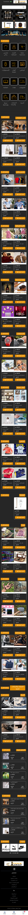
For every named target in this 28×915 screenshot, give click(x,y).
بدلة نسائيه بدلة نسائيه (15, 818)
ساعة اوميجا (17, 351)
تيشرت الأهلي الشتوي (7, 459)
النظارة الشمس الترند (19, 375)
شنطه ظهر (5, 674)
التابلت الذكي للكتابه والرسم (7, 621)
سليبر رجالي (17, 713)
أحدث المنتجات (14, 880)
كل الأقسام (14, 886)
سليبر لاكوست (6, 736)
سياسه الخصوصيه (14, 900)
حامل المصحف (6, 543)
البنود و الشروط (14, 898)
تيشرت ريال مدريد (19, 459)
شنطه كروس (18, 650)
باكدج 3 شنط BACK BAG (7, 651)
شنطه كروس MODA (19, 674)
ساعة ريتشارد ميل (6, 351)
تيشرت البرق (5, 213)
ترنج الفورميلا (18, 213)
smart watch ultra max (8, 136)
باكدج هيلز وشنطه (19, 736)
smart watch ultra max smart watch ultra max (17, 809)
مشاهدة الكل (5, 41)
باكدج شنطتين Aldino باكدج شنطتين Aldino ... (17, 828)
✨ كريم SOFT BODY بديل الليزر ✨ (7, 321)
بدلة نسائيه (17, 160)
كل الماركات (14, 884)
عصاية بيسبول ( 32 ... (15, 772)
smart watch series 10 (20, 136)
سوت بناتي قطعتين (19, 243)
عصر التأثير (17, 513)
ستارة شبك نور (6, 566)
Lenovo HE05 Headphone (6, 597)
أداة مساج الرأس (18, 297)
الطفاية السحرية (18, 429)
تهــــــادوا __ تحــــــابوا (19, 543)
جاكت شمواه (18, 267)
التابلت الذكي (17, 620)
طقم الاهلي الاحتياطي (19, 483)
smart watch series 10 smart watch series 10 (17, 799)
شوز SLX (4, 713)
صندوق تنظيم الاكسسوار (18, 567)
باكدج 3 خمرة (18, 321)
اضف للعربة (21, 140)
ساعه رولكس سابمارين (8, 375)
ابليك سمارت (5, 429)
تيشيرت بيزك (18, 190)
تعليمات (14, 896)
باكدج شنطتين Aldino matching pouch (7, 160)
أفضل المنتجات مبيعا (14, 882)
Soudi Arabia (6, 1)
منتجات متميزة (14, 878)
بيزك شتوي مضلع (7, 267)
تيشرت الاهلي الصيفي (7, 483)
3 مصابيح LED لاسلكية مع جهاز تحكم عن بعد (8, 405)
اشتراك (14, 876)
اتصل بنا (14, 902)
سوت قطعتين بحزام (7, 243)
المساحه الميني (18, 405)
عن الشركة (14, 894)
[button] (10, 853)
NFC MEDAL (17, 597)
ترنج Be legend (14, 782)
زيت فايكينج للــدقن (7, 297)
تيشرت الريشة (6, 190)
